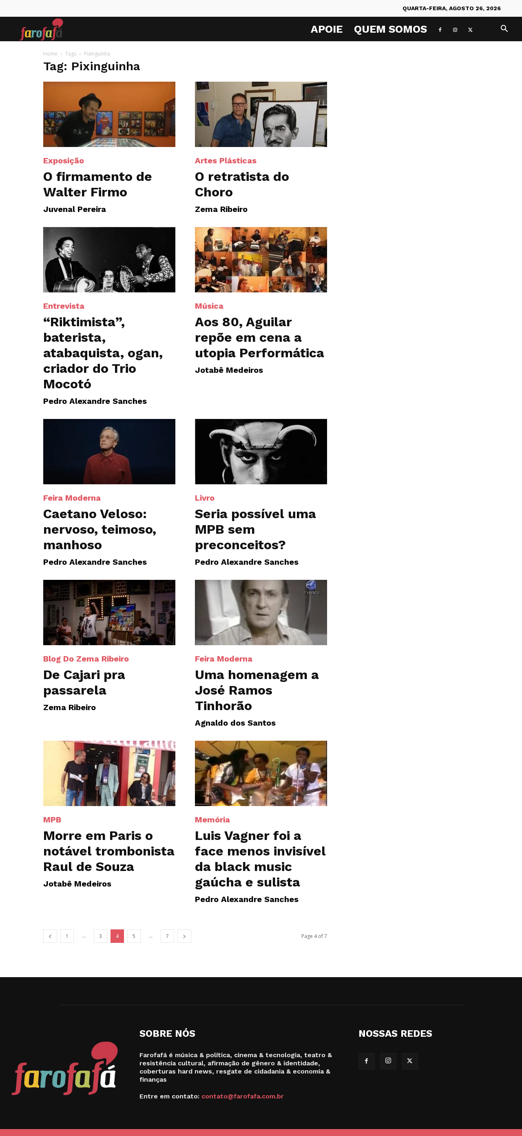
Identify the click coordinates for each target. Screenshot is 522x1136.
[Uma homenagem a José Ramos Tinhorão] (261, 612)
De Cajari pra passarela (84, 682)
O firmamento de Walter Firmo (97, 184)
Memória (212, 819)
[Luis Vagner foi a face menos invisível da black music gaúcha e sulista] (261, 773)
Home (50, 53)
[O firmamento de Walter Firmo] (109, 114)
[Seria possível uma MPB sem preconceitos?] (261, 451)
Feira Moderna (72, 498)
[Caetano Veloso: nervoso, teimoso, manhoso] (109, 451)
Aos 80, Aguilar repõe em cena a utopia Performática (259, 337)
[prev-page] (50, 936)
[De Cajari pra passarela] (109, 612)
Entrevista (63, 306)
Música (209, 306)
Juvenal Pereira (74, 209)
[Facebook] (440, 29)
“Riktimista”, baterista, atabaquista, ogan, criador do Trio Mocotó (103, 353)
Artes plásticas (226, 160)
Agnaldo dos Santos (235, 723)
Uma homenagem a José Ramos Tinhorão (257, 690)
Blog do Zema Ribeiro (86, 659)
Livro (205, 498)
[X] (470, 29)
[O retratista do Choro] (261, 114)
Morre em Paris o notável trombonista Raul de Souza (109, 851)
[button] (504, 29)
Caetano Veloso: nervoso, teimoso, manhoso (99, 529)
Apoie (327, 29)
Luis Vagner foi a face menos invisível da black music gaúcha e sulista (260, 859)
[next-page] (184, 936)
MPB (52, 819)
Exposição (63, 160)
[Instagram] (455, 29)
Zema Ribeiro (221, 209)
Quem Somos (390, 29)
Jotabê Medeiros (229, 370)
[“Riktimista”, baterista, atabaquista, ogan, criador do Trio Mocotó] (109, 259)
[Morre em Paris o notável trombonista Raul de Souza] (109, 773)
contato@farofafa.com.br (242, 1096)
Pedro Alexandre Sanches (95, 401)
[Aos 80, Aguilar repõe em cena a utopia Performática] (261, 259)
